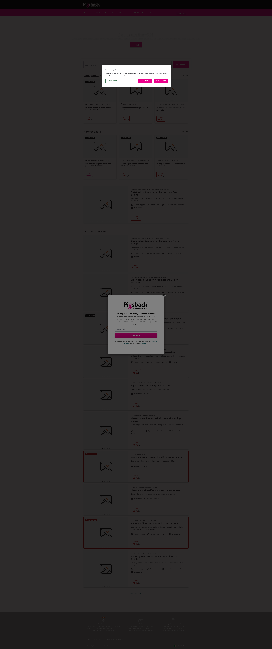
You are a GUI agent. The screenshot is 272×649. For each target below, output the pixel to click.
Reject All (145, 80)
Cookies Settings (112, 80)
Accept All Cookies (160, 80)
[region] (136, 76)
